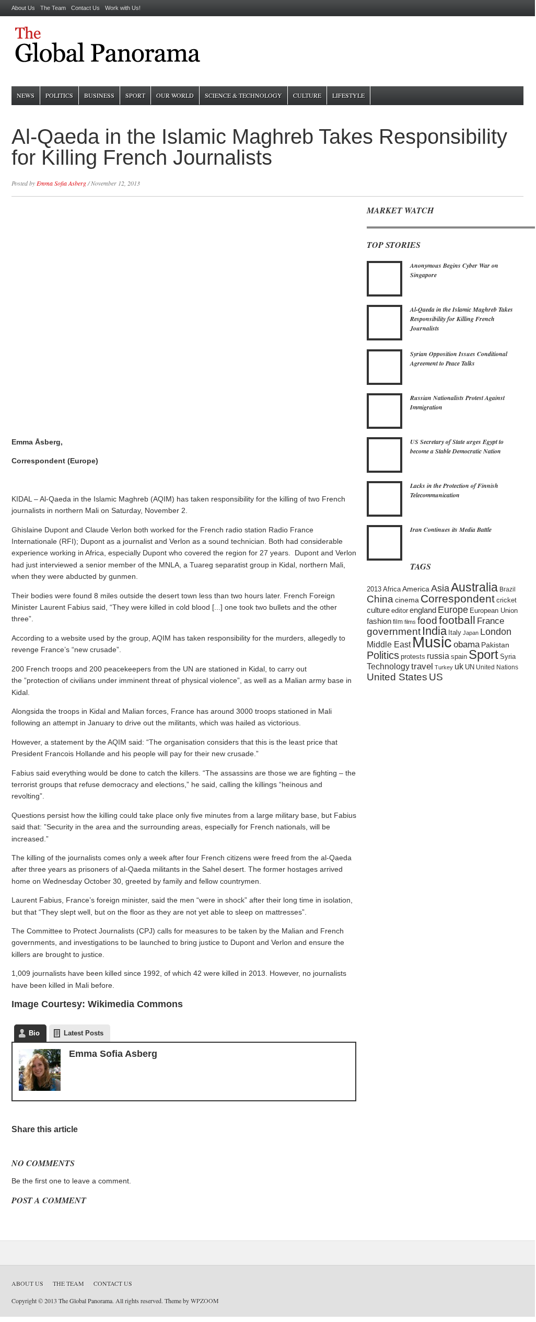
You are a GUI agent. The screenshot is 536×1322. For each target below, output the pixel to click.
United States (397, 676)
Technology (388, 666)
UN (469, 667)
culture (378, 610)
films (410, 622)
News (25, 95)
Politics (59, 95)
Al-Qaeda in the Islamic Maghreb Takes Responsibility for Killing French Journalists (461, 319)
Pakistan (495, 645)
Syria (508, 656)
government (394, 631)
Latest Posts (83, 1033)
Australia (474, 587)
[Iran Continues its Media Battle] (384, 558)
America (415, 589)
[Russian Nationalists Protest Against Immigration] (384, 426)
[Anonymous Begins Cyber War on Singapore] (384, 294)
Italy (454, 632)
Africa (392, 589)
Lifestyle (348, 95)
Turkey (444, 667)
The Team (53, 8)
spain (459, 656)
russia (438, 655)
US (436, 676)
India (434, 631)
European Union (494, 610)
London (495, 631)
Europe (453, 609)
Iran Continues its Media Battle (451, 529)
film (398, 621)
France (490, 621)
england (423, 610)
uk (459, 666)
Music (432, 642)
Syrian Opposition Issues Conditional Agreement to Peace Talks (458, 358)
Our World (175, 95)
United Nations (497, 667)
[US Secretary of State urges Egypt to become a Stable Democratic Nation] (384, 470)
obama (466, 644)
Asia (440, 588)
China (380, 599)
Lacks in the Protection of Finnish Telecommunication (454, 490)
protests (413, 656)
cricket (506, 600)
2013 (374, 589)
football (457, 620)
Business (99, 95)
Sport (135, 95)
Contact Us (85, 8)
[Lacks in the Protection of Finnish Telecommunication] (384, 514)
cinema (407, 600)
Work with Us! (123, 8)
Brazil (507, 589)
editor (399, 610)
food (427, 620)
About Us (23, 8)
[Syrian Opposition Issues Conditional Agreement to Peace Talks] (384, 382)
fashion (379, 621)
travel (422, 666)
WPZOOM (205, 1300)
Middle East (389, 644)
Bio (34, 1033)
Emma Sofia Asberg (61, 183)
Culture (307, 95)
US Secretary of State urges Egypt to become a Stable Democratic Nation (457, 446)
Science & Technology (243, 95)
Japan (471, 633)
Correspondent (458, 598)
